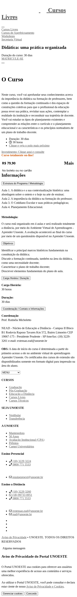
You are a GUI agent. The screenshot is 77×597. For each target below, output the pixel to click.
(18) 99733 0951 (22, 495)
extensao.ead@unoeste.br (27, 510)
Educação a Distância (21, 393)
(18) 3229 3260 (21, 491)
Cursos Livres (17, 397)
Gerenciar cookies (13, 593)
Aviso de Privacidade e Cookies (45, 586)
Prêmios (14, 443)
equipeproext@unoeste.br (27, 477)
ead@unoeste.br (22, 514)
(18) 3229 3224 (21, 461)
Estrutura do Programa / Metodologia (23, 183)
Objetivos (8, 243)
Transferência (17, 418)
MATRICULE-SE (12, 58)
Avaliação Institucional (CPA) (26, 439)
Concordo (31, 593)
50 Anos (14, 436)
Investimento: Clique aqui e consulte (22, 151)
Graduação (15, 387)
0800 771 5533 (21, 464)
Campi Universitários (21, 446)
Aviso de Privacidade (14, 537)
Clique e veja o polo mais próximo (29, 145)
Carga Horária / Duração (16, 278)
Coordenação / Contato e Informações (23, 308)
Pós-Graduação (18, 390)
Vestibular (15, 415)
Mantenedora (16, 433)
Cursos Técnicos (19, 400)
